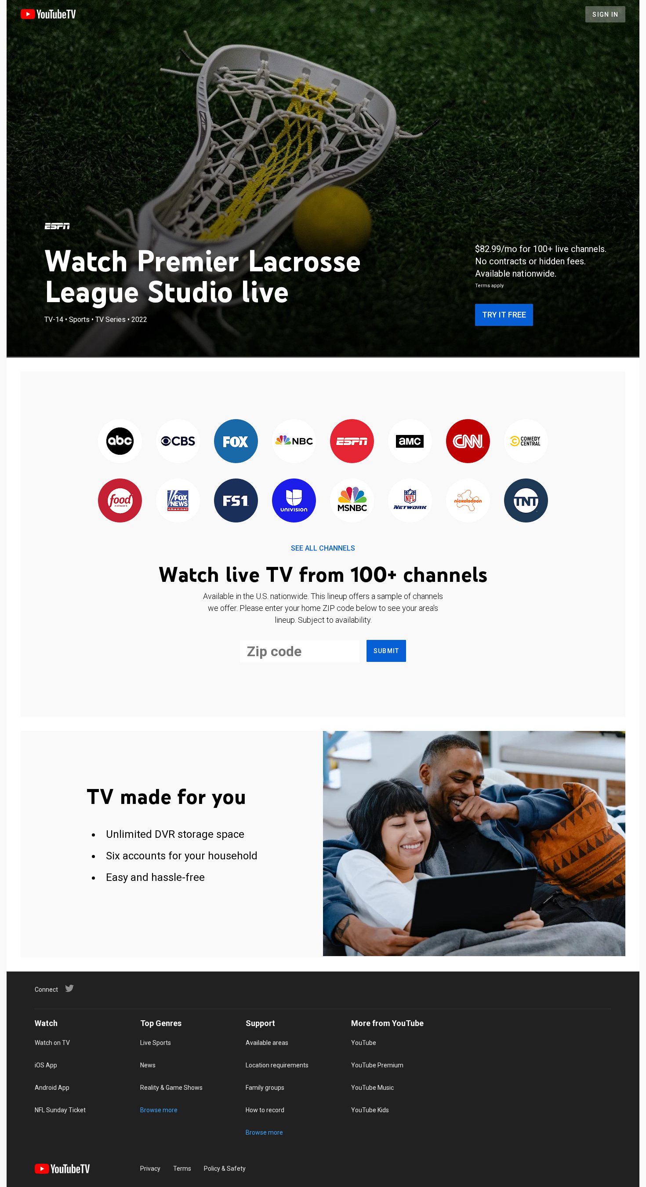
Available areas (267, 1042)
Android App (52, 1087)
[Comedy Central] (526, 441)
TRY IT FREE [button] (504, 314)
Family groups (265, 1087)
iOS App (46, 1065)
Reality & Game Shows (171, 1087)
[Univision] (294, 501)
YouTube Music (372, 1087)
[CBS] (178, 441)
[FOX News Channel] (178, 501)
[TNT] (526, 501)
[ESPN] (57, 226)
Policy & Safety (225, 1168)
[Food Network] (120, 501)
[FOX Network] (236, 441)
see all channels (323, 548)
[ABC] (120, 441)
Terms (182, 1168)
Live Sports (155, 1042)
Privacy (150, 1168)
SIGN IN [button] (605, 14)
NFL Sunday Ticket (60, 1110)
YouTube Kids (370, 1110)
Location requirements (277, 1065)
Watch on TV (52, 1042)
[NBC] (294, 441)
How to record (265, 1110)
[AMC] (410, 441)
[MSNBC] (352, 501)
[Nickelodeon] (468, 501)
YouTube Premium (377, 1065)
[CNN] (468, 441)
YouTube (363, 1042)
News (148, 1065)
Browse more (159, 1110)
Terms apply (489, 286)
